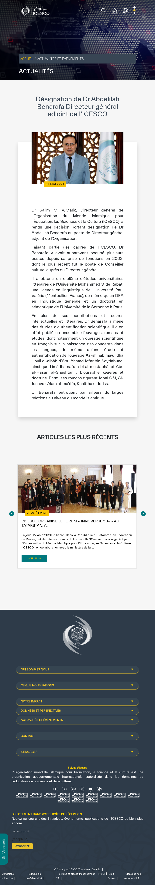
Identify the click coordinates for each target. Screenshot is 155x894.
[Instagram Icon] (82, 789)
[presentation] (11, 513)
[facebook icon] (55, 789)
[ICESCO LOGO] (77, 636)
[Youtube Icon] (90, 789)
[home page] (36, 10)
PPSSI (101, 873)
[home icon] (114, 10)
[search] (102, 11)
